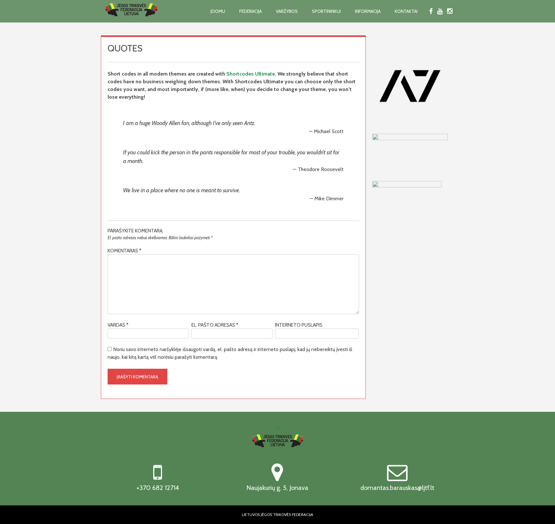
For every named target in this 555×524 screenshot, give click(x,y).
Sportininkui (326, 11)
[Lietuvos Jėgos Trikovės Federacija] (131, 20)
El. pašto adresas (214, 325)
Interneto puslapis (298, 325)
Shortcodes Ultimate (250, 74)
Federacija (250, 11)
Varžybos (287, 11)
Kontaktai (406, 11)
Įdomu (217, 11)
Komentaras (124, 251)
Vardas (118, 325)
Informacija (368, 11)
